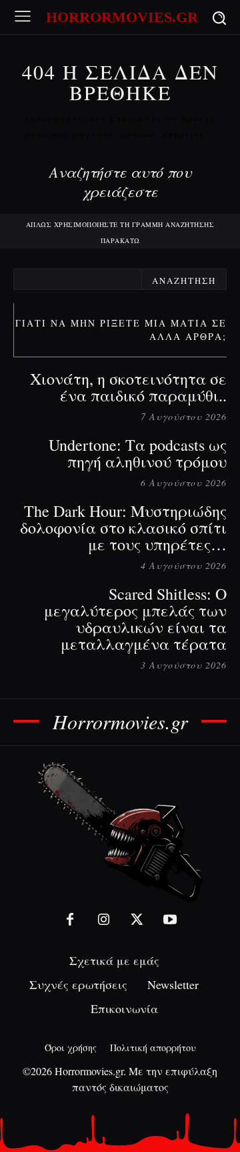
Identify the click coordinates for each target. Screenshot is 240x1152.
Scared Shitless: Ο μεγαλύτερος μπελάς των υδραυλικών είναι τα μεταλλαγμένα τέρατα (135, 618)
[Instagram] (103, 919)
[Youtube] (170, 919)
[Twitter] (136, 919)
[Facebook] (70, 919)
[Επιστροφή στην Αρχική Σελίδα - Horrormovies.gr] (120, 831)
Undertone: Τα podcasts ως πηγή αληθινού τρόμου (138, 453)
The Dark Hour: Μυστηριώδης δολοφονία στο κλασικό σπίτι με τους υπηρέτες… (123, 527)
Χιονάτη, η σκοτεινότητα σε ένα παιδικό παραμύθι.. (128, 387)
